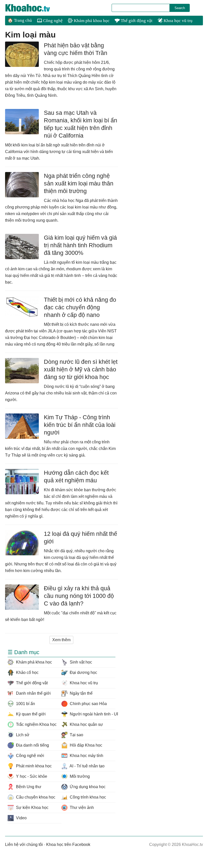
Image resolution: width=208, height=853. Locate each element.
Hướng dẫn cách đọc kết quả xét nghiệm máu (76, 476)
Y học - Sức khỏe (31, 776)
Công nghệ (52, 20)
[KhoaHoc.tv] (33, 8)
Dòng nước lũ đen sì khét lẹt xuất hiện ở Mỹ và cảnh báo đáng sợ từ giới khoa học (80, 369)
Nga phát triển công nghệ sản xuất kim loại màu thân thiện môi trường (78, 183)
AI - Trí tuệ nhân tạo (87, 766)
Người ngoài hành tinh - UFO (92, 714)
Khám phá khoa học (91, 20)
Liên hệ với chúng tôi (24, 844)
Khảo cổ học (27, 672)
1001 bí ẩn (25, 704)
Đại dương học (83, 672)
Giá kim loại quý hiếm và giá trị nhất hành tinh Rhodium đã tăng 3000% (80, 245)
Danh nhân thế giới (33, 693)
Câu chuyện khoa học (35, 797)
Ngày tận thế (81, 693)
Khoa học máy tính (86, 755)
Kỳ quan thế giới (30, 714)
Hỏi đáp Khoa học (85, 745)
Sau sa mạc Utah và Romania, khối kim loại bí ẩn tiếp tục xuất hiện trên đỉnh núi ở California (80, 124)
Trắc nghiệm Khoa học (36, 724)
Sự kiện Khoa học (31, 807)
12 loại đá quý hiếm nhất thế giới (80, 537)
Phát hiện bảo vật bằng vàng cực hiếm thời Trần (75, 49)
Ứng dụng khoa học (87, 787)
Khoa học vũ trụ (178, 20)
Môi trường (79, 776)
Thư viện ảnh (81, 807)
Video (21, 818)
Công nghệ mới (29, 755)
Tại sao (76, 735)
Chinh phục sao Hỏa (88, 704)
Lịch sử (22, 735)
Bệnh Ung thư (28, 787)
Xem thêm (61, 640)
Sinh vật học (80, 662)
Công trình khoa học (87, 797)
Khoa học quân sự (86, 724)
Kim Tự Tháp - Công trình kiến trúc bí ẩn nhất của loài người (79, 425)
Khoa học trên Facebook (68, 844)
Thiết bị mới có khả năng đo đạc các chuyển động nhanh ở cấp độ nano (80, 307)
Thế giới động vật (136, 20)
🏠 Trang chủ (20, 20)
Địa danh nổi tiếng (32, 745)
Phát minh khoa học (33, 766)
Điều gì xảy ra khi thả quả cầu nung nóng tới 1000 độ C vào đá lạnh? (79, 596)
